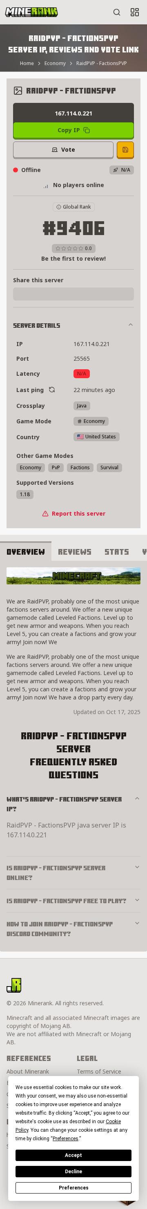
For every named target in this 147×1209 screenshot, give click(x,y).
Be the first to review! (73, 258)
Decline (73, 1171)
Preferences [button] (65, 1138)
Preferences (74, 1188)
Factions (80, 467)
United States (100, 436)
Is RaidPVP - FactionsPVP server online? (56, 873)
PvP (56, 467)
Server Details (36, 325)
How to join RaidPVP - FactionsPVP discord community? (60, 929)
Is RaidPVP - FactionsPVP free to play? (67, 901)
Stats (117, 552)
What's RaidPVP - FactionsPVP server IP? (64, 804)
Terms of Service (99, 1071)
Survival (109, 467)
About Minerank (28, 1071)
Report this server (78, 513)
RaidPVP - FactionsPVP (101, 63)
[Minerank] (31, 12)
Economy (55, 63)
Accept (73, 1155)
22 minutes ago (94, 390)
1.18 (25, 494)
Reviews (74, 552)
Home (27, 63)
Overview (26, 552)
